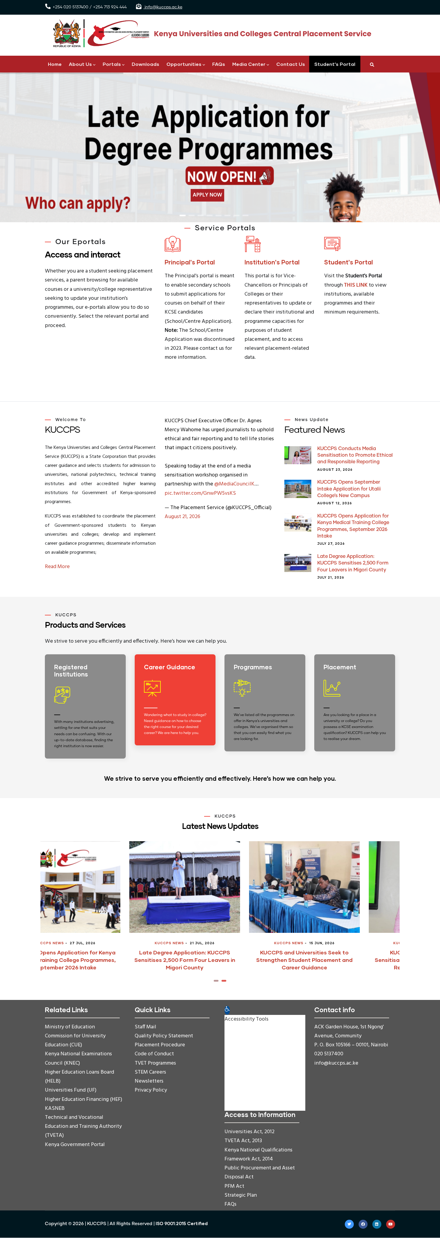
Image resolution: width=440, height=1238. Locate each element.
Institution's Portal (272, 262)
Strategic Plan (240, 1195)
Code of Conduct (154, 1054)
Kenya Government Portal (75, 1144)
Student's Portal (334, 64)
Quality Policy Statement (164, 1036)
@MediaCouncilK (234, 484)
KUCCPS (96, 1224)
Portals (112, 64)
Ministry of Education (70, 1027)
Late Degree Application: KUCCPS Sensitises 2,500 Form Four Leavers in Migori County (353, 563)
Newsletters (149, 1081)
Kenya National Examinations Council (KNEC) (78, 1058)
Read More (57, 566)
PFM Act (234, 1186)
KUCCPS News (85, 943)
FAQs (218, 64)
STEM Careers (150, 1072)
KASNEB (55, 1108)
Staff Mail (145, 1027)
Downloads (145, 64)
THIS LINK (356, 285)
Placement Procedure (160, 1045)
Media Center (248, 64)
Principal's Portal (190, 262)
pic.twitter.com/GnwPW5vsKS (200, 493)
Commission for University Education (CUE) (75, 1040)
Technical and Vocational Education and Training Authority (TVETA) (83, 1126)
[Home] (209, 33)
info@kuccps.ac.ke (162, 7)
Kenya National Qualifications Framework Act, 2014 (258, 1154)
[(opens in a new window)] (176, 705)
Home (55, 64)
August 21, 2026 (182, 516)
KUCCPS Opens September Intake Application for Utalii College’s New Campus (349, 489)
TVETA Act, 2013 (243, 1140)
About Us (80, 64)
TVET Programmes (155, 1063)
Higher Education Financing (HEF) (83, 1099)
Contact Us (290, 64)
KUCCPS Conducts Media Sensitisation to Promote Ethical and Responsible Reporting (355, 455)
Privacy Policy (151, 1090)
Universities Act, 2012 (249, 1131)
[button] (216, 981)
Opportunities (183, 64)
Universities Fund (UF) (70, 1090)
